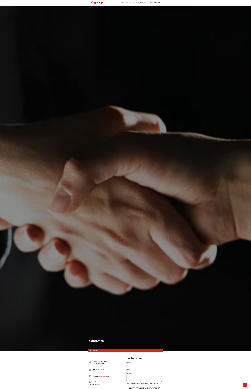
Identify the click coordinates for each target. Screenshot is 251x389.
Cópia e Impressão (141, 2)
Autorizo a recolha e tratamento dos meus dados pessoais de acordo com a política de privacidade (144, 384)
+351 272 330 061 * (106, 376)
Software (132, 2)
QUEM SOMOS (124, 2)
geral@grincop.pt (96, 381)
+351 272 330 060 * (100, 369)
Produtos (150, 2)
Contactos (157, 2)
